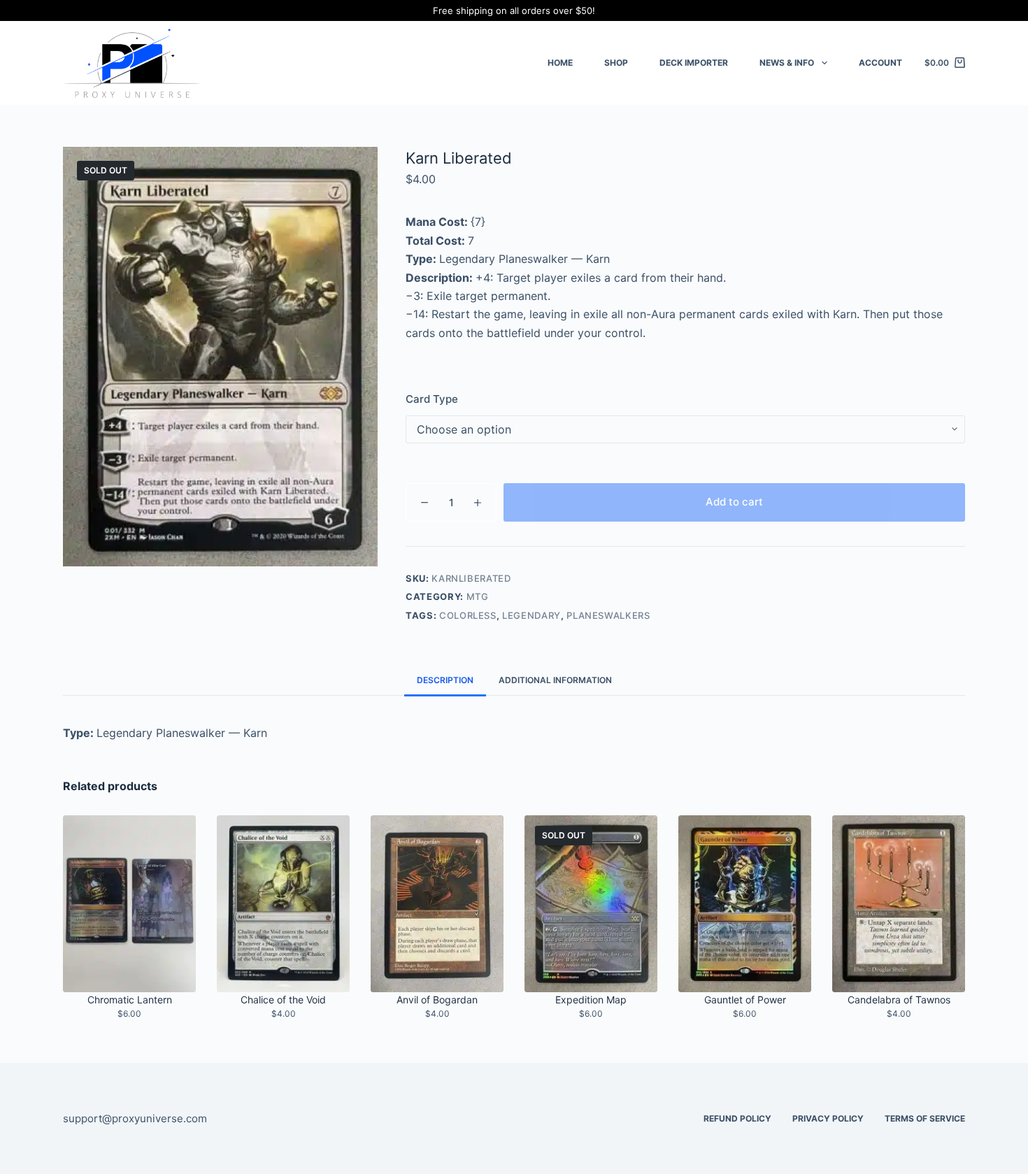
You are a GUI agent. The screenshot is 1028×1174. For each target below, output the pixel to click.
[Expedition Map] (590, 903)
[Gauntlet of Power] (744, 903)
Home (560, 62)
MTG (477, 596)
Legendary (531, 615)
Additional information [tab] (555, 680)
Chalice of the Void (283, 999)
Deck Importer (693, 62)
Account (880, 62)
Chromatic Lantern (129, 999)
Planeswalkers (608, 615)
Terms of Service (925, 1118)
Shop (616, 62)
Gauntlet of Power (745, 999)
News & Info (786, 62)
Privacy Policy (828, 1118)
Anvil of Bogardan (437, 999)
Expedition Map (591, 999)
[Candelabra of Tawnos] (898, 903)
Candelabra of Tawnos (899, 999)
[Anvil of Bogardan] (437, 903)
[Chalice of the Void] (283, 903)
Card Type (432, 399)
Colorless (468, 615)
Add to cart (734, 501)
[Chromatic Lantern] (129, 903)
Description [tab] (445, 680)
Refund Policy (737, 1118)
